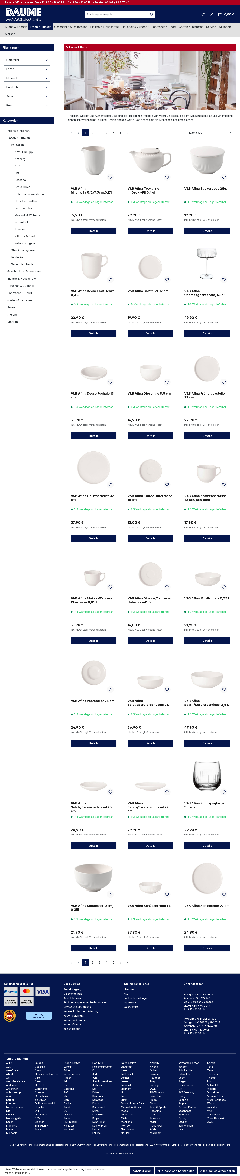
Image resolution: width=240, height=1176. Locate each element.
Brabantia (11, 1125)
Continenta (41, 1088)
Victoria (211, 1088)
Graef (67, 1107)
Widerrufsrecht (72, 1024)
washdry (212, 1107)
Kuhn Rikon (98, 1121)
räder (153, 1121)
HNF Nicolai (70, 1121)
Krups (95, 1118)
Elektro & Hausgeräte (21, 278)
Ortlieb (154, 1070)
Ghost (67, 1096)
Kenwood (97, 1099)
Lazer (124, 1070)
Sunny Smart (186, 1125)
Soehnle (183, 1099)
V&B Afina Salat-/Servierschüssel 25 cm (91, 807)
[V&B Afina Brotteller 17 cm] (150, 262)
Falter (67, 1070)
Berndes (11, 1103)
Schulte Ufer (186, 1070)
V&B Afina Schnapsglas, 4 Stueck (204, 805)
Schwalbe (184, 1073)
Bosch (9, 1121)
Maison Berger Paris (132, 1103)
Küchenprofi (99, 1125)
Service (12, 307)
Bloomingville (13, 1118)
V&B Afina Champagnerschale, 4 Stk (204, 293)
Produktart (13, 87)
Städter (183, 1121)
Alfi (8, 1077)
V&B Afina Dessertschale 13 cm (92, 395)
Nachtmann (127, 1129)
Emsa (38, 1129)
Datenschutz (131, 1006)
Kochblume (98, 1114)
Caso (38, 1070)
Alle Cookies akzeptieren (217, 1171)
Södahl (211, 1062)
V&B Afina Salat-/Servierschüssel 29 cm (148, 807)
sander (183, 1066)
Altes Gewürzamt (15, 1081)
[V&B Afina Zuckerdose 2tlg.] (207, 160)
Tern (210, 1070)
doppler (39, 1107)
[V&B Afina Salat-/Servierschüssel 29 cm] (150, 775)
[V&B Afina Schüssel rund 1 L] (150, 877)
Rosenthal (21, 222)
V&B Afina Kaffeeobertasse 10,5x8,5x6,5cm (205, 498)
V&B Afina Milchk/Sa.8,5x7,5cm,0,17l (91, 190)
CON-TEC (40, 1085)
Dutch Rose (41, 1114)
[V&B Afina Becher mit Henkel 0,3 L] (94, 262)
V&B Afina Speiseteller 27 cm (206, 906)
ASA (17, 166)
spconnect (185, 1110)
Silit (180, 1088)
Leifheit (125, 1077)
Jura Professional (102, 1081)
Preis (9, 105)
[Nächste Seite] (120, 132)
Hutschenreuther (25, 201)
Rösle (153, 1129)
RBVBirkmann (157, 1092)
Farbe (10, 69)
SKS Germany (186, 1092)
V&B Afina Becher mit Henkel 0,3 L (93, 293)
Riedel (153, 1099)
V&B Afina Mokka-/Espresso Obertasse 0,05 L (92, 600)
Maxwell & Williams (27, 215)
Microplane (127, 1114)
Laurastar (126, 1066)
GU (65, 1110)
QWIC (153, 1088)
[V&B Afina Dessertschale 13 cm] (94, 365)
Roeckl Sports (158, 1107)
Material (11, 78)
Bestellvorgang (72, 989)
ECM (37, 1118)
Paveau (154, 1073)
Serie (9, 96)
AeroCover (12, 1070)
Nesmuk (154, 1062)
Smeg (182, 1096)
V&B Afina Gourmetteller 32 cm (92, 498)
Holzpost (69, 1125)
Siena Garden (186, 1085)
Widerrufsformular (74, 1015)
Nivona (154, 1066)
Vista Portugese (24, 243)
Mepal (124, 1110)
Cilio (37, 1077)
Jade (95, 1073)
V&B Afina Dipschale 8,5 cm (149, 393)
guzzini (68, 1114)
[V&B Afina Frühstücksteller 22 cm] (207, 365)
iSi (93, 1070)
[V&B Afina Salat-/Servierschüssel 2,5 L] (207, 672)
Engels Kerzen (72, 1062)
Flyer (66, 1085)
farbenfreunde (72, 1073)
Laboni (96, 1129)
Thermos (212, 1073)
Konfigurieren (142, 1171)
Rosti (152, 1114)
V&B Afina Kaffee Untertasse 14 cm (150, 498)
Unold (210, 1081)
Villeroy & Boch (25, 236)
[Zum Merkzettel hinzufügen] (110, 177)
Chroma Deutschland (47, 1073)
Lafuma (96, 1132)
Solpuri (183, 1103)
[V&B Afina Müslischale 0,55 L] (207, 570)
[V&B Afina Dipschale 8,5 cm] (150, 365)
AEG (8, 1066)
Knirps (96, 1110)
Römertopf (156, 1125)
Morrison (126, 1125)
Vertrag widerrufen (39, 1015)
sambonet (155, 1132)
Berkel (10, 1099)
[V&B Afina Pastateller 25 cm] (94, 672)
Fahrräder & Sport (19, 293)
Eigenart (39, 1121)
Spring (182, 1118)
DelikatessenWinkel (46, 1103)
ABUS (9, 1062)
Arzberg (19, 159)
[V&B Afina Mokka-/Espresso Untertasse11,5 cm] (150, 570)
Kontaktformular (73, 998)
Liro (123, 1092)
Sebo (182, 1077)
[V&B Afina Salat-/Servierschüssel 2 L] (150, 672)
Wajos (210, 1103)
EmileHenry (41, 1125)
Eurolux (68, 1066)
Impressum (130, 1002)
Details (94, 231)
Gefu (66, 1092)
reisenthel (155, 1096)
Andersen (11, 1085)
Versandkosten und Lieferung (81, 1011)
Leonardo (126, 1085)
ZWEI (210, 1121)
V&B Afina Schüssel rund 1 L (149, 906)
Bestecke (17, 257)
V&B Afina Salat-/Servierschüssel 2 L (148, 703)
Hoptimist (69, 1129)
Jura (95, 1077)
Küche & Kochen (18, 130)
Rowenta (155, 1118)
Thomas (19, 229)
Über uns (129, 989)
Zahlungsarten (72, 1028)
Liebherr (126, 1088)
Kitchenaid (98, 1107)
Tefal (210, 1066)
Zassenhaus (214, 1114)
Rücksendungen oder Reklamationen (85, 1002)
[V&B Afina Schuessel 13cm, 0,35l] (94, 877)
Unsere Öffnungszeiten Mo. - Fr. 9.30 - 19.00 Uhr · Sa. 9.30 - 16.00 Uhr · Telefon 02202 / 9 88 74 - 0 (67, 2)
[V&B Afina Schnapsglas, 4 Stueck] (207, 775)
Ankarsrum (12, 1088)
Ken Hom (97, 1096)
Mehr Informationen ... (17, 1172)
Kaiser (96, 1092)
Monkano (126, 1121)
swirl (181, 1129)
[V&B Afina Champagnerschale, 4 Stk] (207, 262)
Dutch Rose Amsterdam (30, 194)
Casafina (20, 180)
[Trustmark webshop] (10, 1016)
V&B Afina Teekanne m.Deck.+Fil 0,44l (143, 190)
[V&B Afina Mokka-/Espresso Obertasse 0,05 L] (94, 570)
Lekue (124, 1081)
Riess (153, 1103)
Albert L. (10, 1073)
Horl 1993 (97, 1062)
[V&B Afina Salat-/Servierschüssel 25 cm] (94, 775)
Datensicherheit (73, 993)
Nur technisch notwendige (176, 1171)
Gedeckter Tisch (22, 264)
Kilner (95, 1103)
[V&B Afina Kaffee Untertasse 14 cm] (150, 467)
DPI (37, 1110)
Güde (67, 1118)
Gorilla (67, 1103)
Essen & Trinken (18, 138)
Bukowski (11, 1132)
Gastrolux (69, 1088)
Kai (94, 1088)
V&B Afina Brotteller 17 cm (148, 291)
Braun (9, 1129)
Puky (153, 1081)
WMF (210, 1110)
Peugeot (155, 1077)
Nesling (125, 1132)
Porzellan (17, 145)
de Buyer (40, 1099)
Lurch (124, 1099)
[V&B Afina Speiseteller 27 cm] (207, 877)
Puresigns (155, 1085)
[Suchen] (151, 14)
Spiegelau (184, 1114)
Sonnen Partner (188, 1107)
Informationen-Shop (136, 983)
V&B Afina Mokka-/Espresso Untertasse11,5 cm (149, 600)
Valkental (212, 1085)
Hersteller (12, 60)
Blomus (10, 1114)
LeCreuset (127, 1073)
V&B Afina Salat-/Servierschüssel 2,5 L (206, 703)
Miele (124, 1118)
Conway (39, 1092)
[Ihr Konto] (211, 14)
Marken (12, 322)
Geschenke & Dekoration (24, 271)
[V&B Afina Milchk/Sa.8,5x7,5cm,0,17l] (94, 160)
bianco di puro (14, 1107)
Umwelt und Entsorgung (77, 1006)
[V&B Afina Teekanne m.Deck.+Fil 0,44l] (150, 160)
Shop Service (72, 983)
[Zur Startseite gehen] (23, 14)
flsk (66, 1081)
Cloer (38, 1081)
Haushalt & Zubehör (20, 286)
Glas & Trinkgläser (23, 250)
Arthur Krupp (23, 152)
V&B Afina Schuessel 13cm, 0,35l (92, 907)
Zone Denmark (216, 1118)
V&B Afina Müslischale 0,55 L (207, 598)
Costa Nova (22, 187)
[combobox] (116, 14)
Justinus (97, 1085)
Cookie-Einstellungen (136, 998)
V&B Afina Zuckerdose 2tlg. (205, 188)
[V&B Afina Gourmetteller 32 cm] (94, 467)
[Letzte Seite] (127, 132)
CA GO (39, 1062)
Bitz (16, 173)
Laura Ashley (23, 208)
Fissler (67, 1077)
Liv (122, 1096)
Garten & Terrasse (19, 300)
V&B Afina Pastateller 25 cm (92, 701)
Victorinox (213, 1092)
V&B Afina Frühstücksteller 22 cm (205, 395)
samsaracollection (189, 1062)
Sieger (182, 1081)
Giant (66, 1099)
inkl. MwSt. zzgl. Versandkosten (88, 219)
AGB (126, 993)
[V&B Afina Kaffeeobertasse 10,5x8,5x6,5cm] (207, 467)
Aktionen (13, 314)
